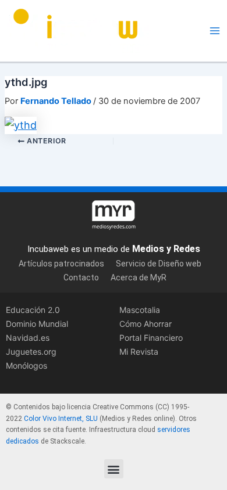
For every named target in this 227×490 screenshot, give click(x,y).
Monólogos (26, 365)
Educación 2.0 (33, 310)
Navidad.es (27, 338)
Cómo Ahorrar (145, 324)
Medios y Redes (166, 248)
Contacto (81, 277)
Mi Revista (138, 351)
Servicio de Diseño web (158, 263)
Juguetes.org (31, 351)
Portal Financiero (151, 338)
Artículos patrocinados (61, 263)
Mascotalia (139, 310)
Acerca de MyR (138, 277)
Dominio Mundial (37, 324)
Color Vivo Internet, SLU (61, 419)
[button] (113, 468)
